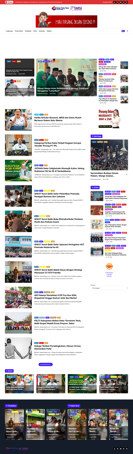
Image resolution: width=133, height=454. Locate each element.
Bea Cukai (101, 59)
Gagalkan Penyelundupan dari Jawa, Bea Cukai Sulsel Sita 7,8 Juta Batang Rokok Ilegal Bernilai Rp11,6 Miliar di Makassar (116, 214)
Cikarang (42, 317)
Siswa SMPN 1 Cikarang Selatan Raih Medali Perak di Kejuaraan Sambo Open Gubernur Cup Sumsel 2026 (105, 177)
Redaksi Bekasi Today (11, 74)
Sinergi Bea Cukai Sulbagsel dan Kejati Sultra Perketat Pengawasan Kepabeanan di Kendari (108, 69)
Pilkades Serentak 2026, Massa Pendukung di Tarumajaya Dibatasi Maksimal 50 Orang (106, 81)
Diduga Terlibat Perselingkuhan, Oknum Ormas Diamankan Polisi (19, 90)
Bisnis (112, 59)
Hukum (14, 61)
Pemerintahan (19, 31)
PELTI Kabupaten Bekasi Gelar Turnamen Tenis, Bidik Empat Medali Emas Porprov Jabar (57, 322)
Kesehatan (42, 31)
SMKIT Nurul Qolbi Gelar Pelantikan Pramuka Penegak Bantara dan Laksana (56, 195)
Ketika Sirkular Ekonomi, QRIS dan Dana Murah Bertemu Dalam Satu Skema (57, 119)
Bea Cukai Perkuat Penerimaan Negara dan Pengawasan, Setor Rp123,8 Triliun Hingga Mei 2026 (115, 239)
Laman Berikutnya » (45, 364)
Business (117, 219)
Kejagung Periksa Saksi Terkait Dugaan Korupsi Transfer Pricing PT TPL (46, 389)
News (119, 207)
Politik (35, 31)
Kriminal (114, 207)
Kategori (93, 285)
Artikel (36, 114)
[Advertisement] (66, 45)
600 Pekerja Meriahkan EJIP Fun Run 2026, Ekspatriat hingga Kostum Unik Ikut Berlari (55, 296)
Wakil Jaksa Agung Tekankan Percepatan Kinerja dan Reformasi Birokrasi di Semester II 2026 (108, 91)
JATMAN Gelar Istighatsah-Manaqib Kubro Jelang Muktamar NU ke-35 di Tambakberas (59, 169)
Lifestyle (107, 222)
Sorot (19, 61)
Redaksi (49, 31)
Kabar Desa (77, 411)
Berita (9, 61)
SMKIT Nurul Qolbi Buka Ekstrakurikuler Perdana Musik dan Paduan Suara (58, 220)
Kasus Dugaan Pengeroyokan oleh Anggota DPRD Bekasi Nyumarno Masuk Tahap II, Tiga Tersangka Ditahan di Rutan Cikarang (65, 91)
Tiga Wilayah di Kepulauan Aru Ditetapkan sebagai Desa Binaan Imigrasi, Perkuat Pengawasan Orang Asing (108, 101)
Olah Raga (46, 292)
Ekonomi (119, 204)
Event (41, 165)
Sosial (96, 414)
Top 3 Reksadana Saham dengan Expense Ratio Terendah (116, 225)
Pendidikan (28, 31)
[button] (95, 77)
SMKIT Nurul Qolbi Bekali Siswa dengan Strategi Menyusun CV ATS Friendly (58, 271)
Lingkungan (9, 31)
